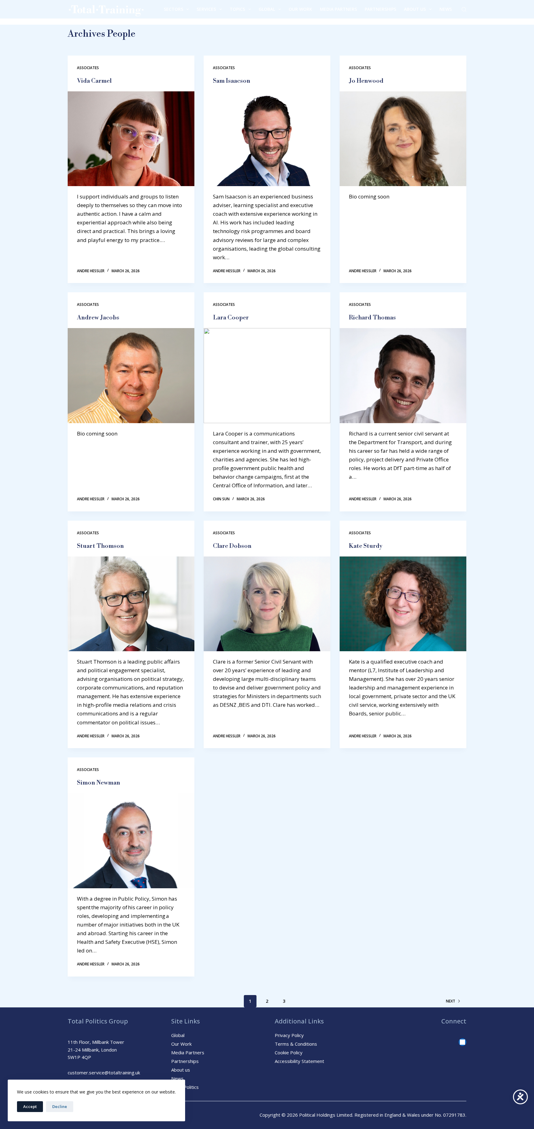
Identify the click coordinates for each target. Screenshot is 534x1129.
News (445, 9)
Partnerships (380, 9)
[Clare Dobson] (267, 604)
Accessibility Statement (299, 1061)
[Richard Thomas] (403, 375)
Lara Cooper (231, 318)
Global (267, 9)
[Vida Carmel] (131, 138)
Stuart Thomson (100, 546)
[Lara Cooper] (267, 375)
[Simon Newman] (131, 840)
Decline (59, 1106)
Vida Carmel (94, 81)
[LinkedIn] (463, 1042)
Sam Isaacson (231, 81)
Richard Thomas (372, 318)
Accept (30, 1106)
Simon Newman (98, 783)
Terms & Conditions (296, 1044)
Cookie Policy (289, 1052)
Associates (88, 67)
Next (450, 1001)
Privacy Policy (289, 1035)
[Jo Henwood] (403, 138)
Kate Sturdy (366, 546)
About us (415, 9)
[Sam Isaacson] (267, 138)
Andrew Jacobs (98, 318)
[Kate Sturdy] (403, 604)
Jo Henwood (366, 81)
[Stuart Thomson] (131, 604)
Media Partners (338, 9)
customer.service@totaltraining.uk (104, 1072)
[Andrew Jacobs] (131, 375)
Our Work (300, 9)
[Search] (464, 9)
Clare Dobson (232, 546)
